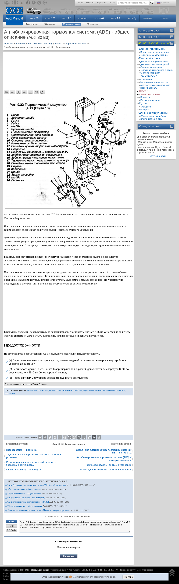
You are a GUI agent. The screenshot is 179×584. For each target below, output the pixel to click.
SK (112, 570)
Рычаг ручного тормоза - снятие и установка (105, 469)
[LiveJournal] (79, 437)
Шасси (143, 91)
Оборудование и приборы (153, 116)
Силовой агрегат (150, 58)
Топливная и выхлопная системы (156, 70)
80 (34, 18)
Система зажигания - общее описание (37, 489)
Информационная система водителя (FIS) (37, 497)
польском (110, 390)
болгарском (43, 390)
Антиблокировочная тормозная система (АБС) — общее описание (51, 485)
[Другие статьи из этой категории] (30, 92)
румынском (100, 390)
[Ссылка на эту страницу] (36, 92)
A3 (66, 18)
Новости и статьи (145, 570)
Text (11, 526)
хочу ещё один (158, 156)
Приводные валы (148, 88)
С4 (6, 576)
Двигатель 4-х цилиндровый (154, 61)
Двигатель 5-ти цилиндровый (154, 64)
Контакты (90, 2)
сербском (78, 390)
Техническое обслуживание (154, 55)
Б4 (32, 24)
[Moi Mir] (60, 437)
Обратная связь (58, 570)
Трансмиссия (148, 76)
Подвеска (145, 97)
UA (94, 570)
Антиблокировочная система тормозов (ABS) (39, 502)
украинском (67, 390)
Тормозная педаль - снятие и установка (108, 464)
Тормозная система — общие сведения (37, 506)
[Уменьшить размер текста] (12, 92)
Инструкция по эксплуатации (154, 52)
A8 (115, 18)
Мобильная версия (40, 570)
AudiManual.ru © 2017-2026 (16, 570)
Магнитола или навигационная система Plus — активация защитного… (48, 510)
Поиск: (112, 2)
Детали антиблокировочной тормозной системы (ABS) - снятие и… (103, 451)
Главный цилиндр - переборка (23, 469)
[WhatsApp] (74, 437)
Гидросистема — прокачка (21, 449)
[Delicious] (89, 437)
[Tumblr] (84, 437)
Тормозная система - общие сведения (35, 493)
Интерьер (145, 109)
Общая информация (153, 49)
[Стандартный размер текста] (18, 92)
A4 (82, 18)
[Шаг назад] (6, 92)
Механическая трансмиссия (154, 82)
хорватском (88, 390)
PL (109, 570)
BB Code (11, 530)
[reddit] (99, 437)
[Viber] (69, 437)
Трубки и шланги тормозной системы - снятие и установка (33, 456)
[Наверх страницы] (172, 573)
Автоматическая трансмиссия (155, 85)
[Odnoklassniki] (55, 437)
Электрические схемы (151, 119)
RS (98, 570)
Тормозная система (150, 94)
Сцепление (146, 79)
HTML (11, 521)
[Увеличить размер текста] (24, 92)
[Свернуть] (171, 43)
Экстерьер (145, 107)
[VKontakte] (40, 437)
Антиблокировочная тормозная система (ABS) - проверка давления (103, 459)
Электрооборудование (154, 112)
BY (90, 570)
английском (32, 390)
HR (101, 570)
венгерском (10, 393)
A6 (99, 18)
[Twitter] (50, 437)
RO (105, 570)
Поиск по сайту (127, 570)
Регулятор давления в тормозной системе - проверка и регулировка (31, 463)
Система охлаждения (151, 67)
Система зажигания (150, 73)
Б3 (50, 24)
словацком (120, 390)
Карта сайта (102, 2)
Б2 (92, 24)
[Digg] (94, 437)
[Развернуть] (171, 30)
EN (83, 570)
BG (86, 570)
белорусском (55, 390)
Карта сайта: (75, 570)
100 (50, 18)
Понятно (128, 577)
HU (116, 570)
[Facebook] (45, 437)
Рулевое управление (150, 100)
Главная (80, 2)
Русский (165, 2)
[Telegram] (65, 437)
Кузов (143, 103)
